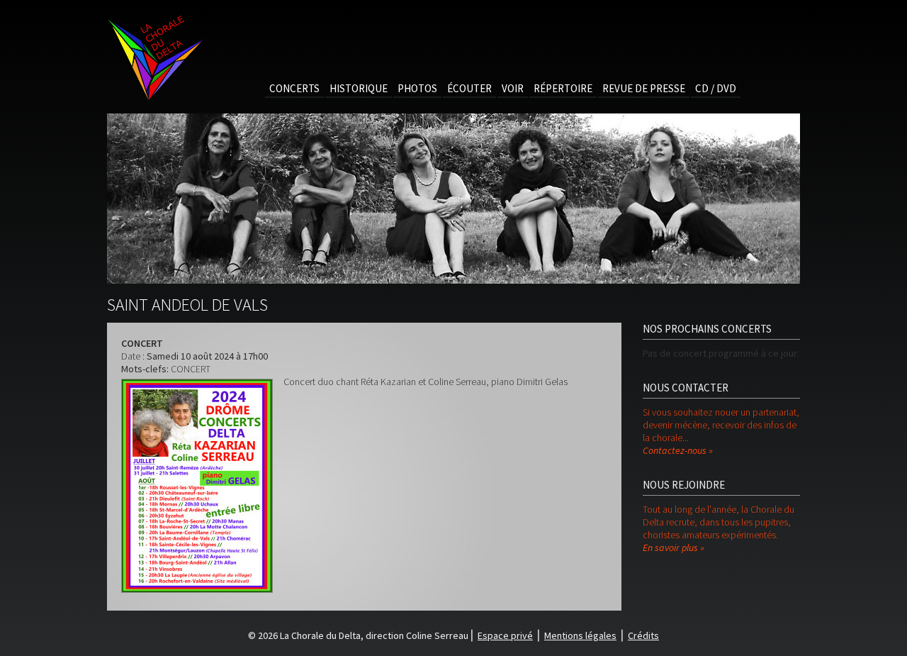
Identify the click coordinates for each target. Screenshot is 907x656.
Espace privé (505, 635)
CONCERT (190, 368)
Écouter (469, 88)
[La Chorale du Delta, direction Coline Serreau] (156, 97)
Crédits (643, 635)
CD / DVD (715, 88)
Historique (358, 88)
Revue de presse (643, 88)
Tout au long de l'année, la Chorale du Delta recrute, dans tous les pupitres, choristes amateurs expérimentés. (718, 528)
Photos (417, 88)
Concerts (294, 88)
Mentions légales (580, 635)
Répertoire (563, 88)
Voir (513, 88)
